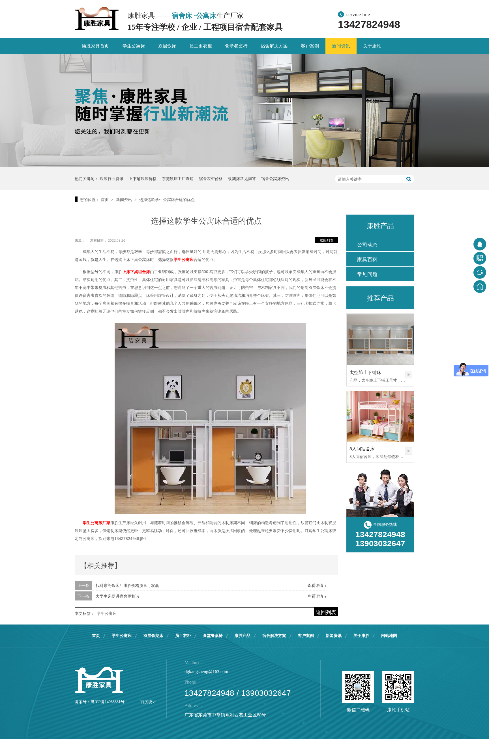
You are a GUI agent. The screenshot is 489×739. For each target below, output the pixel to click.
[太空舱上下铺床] (380, 339)
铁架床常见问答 (242, 178)
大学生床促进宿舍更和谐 (117, 596)
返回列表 (326, 239)
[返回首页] (479, 286)
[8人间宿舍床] (380, 416)
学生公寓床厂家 (96, 522)
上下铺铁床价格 (142, 178)
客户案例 (310, 45)
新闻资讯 (341, 45)
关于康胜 (372, 45)
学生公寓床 (134, 45)
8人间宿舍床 (362, 448)
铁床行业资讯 (111, 178)
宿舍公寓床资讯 (275, 178)
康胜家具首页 (95, 45)
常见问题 (367, 273)
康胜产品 (242, 636)
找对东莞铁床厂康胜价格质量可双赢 (127, 585)
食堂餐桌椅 (236, 45)
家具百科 (367, 259)
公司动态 (367, 244)
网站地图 (389, 636)
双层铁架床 (153, 636)
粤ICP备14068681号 (108, 702)
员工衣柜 (183, 636)
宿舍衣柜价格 (211, 178)
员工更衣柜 (200, 45)
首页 (105, 199)
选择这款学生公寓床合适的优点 (167, 199)
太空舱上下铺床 (365, 372)
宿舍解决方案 (274, 45)
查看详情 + (317, 585)
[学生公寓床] (97, 19)
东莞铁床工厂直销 (178, 178)
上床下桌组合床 (136, 271)
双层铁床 (167, 45)
